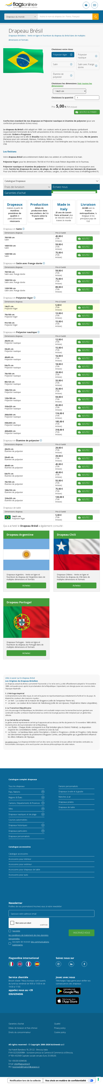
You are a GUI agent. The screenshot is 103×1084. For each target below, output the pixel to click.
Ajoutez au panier (87, 112)
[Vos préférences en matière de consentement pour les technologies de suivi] (98, 1079)
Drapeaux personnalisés (19, 836)
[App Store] (67, 1000)
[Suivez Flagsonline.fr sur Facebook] (84, 964)
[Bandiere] (11, 964)
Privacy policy (59, 1028)
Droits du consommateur (20, 1032)
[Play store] (68, 991)
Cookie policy (60, 1032)
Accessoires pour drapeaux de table (24, 869)
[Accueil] (21, 5)
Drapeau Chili (66, 534)
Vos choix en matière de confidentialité (65, 1080)
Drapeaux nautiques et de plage (22, 814)
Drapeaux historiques (18, 825)
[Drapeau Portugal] (26, 622)
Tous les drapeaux (17, 786)
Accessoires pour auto (18, 874)
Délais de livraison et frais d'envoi (23, 1028)
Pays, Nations (14, 792)
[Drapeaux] (28, 964)
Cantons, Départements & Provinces (24, 803)
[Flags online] (20, 964)
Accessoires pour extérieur (20, 864)
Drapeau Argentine (20, 534)
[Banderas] (37, 964)
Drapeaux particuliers (18, 831)
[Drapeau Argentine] (26, 554)
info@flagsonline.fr (22, 1064)
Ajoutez (85, 238)
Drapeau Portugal (19, 602)
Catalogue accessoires (20, 847)
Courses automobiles (18, 819)
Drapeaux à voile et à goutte (71, 791)
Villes (11, 808)
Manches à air (65, 796)
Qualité (57, 1023)
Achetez (26, 585)
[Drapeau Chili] (77, 554)
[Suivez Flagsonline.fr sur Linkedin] (71, 964)
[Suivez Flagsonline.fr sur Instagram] (58, 964)
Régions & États (15, 797)
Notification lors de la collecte (25, 1080)
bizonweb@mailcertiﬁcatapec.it (25, 1067)
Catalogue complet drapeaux (23, 779)
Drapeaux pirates (66, 802)
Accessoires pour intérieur (20, 859)
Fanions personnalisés (68, 786)
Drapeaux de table (67, 807)
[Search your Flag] (95, 16)
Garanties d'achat (16, 1023)
